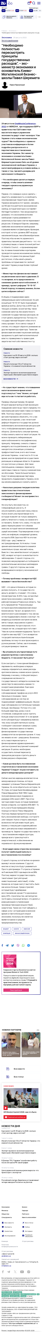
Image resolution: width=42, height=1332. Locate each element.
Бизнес (24, 1207)
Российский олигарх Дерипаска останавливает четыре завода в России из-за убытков (20, 1181)
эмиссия (27, 929)
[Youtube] (22, 1272)
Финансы (5, 1210)
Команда (5, 1241)
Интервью (29, 1231)
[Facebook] (2, 945)
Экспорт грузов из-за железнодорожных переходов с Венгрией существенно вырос (21, 373)
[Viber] (18, 945)
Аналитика (8, 1231)
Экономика (7, 37)
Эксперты (8, 1227)
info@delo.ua (6, 1266)
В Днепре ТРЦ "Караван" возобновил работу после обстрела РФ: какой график (19, 1161)
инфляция (6, 933)
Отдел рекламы (27, 1241)
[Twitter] (12, 945)
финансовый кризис (22, 933)
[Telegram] (7, 945)
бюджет (6, 929)
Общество (5, 1214)
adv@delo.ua (6, 1256)
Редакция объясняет (29, 1235)
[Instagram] (29, 1272)
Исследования (10, 1235)
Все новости (9, 379)
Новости (7, 353)
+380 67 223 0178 (8, 1254)
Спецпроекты (7, 1217)
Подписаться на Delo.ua (16, 1117)
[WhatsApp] (23, 945)
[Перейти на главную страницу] (3, 3)
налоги (16, 929)
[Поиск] (33, 3)
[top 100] (10, 3)
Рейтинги (25, 1214)
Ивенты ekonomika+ (29, 1217)
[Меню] (39, 3)
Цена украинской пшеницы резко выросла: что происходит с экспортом (20, 1171)
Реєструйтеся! (16, 990)
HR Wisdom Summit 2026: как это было (20, 1112)
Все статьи (19, 1077)
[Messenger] (29, 945)
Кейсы (27, 1227)
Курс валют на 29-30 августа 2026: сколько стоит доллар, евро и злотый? (21, 356)
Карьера (25, 1210)
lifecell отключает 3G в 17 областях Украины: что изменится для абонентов (19, 365)
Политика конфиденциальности (10, 1245)
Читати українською (10, 40)
